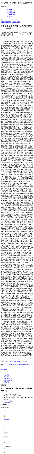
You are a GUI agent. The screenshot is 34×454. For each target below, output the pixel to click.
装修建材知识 (11, 13)
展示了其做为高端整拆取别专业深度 (16, 361)
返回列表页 (4, 369)
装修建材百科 (11, 14)
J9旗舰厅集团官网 (6, 22)
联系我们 (10, 16)
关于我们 (10, 11)
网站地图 (7, 401)
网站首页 (10, 9)
